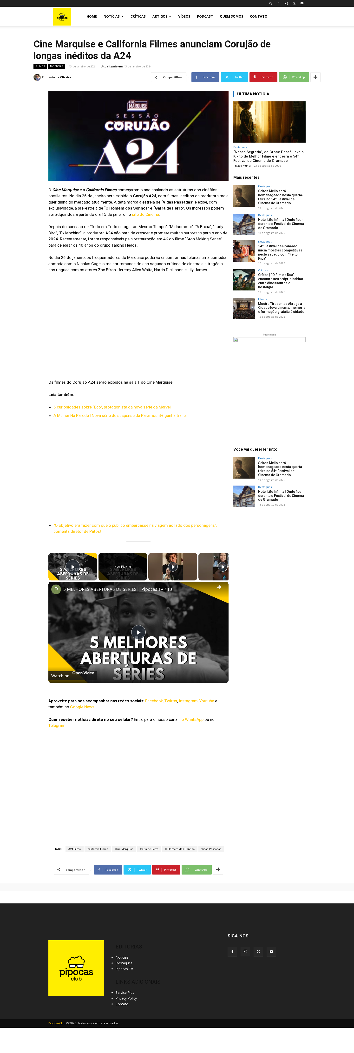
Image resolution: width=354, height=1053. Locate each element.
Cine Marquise (124, 849)
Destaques (240, 147)
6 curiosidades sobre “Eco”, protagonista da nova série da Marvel (112, 407)
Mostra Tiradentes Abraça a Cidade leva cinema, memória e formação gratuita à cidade (281, 308)
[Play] (173, 567)
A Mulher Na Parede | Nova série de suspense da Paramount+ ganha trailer (120, 415)
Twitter (170, 700)
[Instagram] (286, 3)
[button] (271, 3)
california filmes (97, 849)
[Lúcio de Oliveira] (37, 77)
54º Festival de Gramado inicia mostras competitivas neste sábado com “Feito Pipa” (280, 252)
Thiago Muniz (242, 165)
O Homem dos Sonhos (180, 849)
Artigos (159, 16)
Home (92, 16)
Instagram (188, 700)
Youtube (206, 700)
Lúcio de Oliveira (59, 77)
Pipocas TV (124, 969)
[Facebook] (278, 3)
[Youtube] (302, 3)
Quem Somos (231, 16)
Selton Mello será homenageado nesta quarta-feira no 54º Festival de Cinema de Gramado (280, 197)
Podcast (205, 16)
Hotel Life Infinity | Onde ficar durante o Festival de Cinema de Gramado (281, 224)
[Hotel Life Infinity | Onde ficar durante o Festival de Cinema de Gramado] (244, 224)
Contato (258, 16)
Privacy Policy (126, 998)
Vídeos (184, 16)
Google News (82, 706)
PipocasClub (57, 1023)
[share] (219, 587)
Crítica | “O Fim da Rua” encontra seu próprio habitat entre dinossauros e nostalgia (280, 281)
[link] (56, 589)
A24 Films (74, 849)
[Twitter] (294, 3)
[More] (315, 77)
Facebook (154, 700)
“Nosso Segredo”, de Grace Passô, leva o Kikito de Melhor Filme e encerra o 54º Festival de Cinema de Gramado (268, 156)
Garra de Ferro (149, 849)
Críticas (138, 16)
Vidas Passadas (211, 849)
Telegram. (57, 725)
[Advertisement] (269, 550)
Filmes (40, 66)
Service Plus (125, 992)
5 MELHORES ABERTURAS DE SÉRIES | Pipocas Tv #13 (117, 589)
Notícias (112, 16)
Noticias (56, 66)
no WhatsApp (190, 719)
